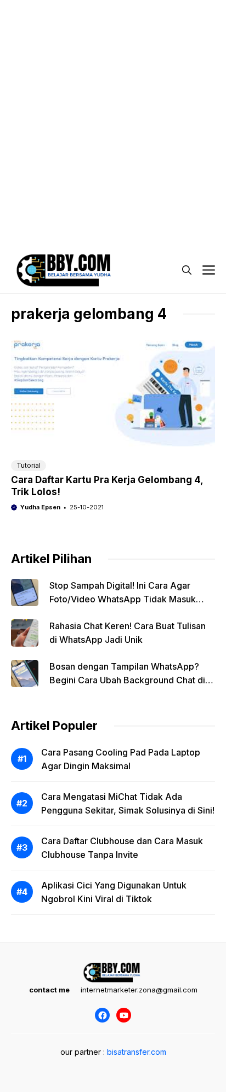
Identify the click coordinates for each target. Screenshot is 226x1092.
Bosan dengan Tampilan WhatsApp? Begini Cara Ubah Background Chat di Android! (127, 680)
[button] (186, 270)
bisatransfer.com (136, 1051)
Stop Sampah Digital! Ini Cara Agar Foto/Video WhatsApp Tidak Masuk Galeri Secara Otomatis (122, 599)
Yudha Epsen (40, 507)
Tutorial (28, 465)
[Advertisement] (113, 112)
